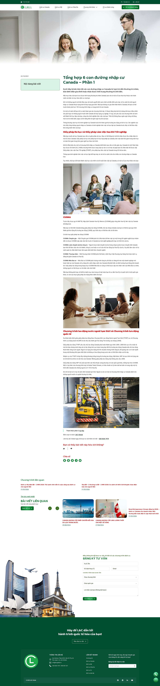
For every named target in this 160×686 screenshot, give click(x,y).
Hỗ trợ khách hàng (132, 7)
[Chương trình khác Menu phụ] (96, 7)
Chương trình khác (89, 7)
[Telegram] (76, 460)
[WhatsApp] (72, 460)
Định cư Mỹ (58, 7)
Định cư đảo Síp (90, 673)
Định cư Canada (44, 7)
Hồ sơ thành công (108, 7)
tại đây (81, 431)
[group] (78, 513)
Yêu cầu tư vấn (79, 641)
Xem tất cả (26, 508)
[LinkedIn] (68, 460)
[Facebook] (64, 460)
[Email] (80, 460)
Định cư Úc (89, 670)
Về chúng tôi (89, 658)
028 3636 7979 (104, 439)
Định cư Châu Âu (73, 7)
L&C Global (79, 435)
